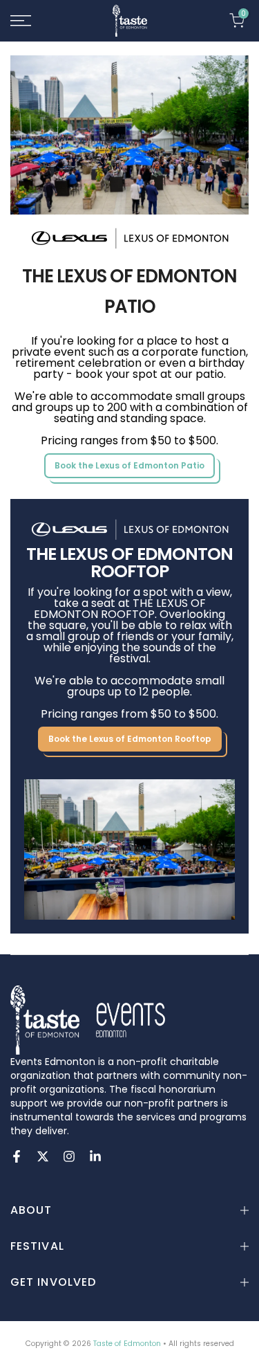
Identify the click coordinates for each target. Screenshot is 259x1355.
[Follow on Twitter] (43, 1156)
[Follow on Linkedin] (95, 1156)
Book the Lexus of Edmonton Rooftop (129, 739)
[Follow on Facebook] (16, 1156)
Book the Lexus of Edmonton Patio (129, 465)
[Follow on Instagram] (69, 1156)
